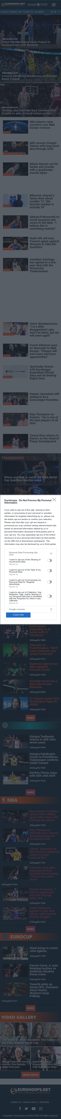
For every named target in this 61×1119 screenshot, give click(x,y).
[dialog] (30, 559)
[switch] (49, 560)
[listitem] (30, 553)
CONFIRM (18, 615)
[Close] (55, 500)
